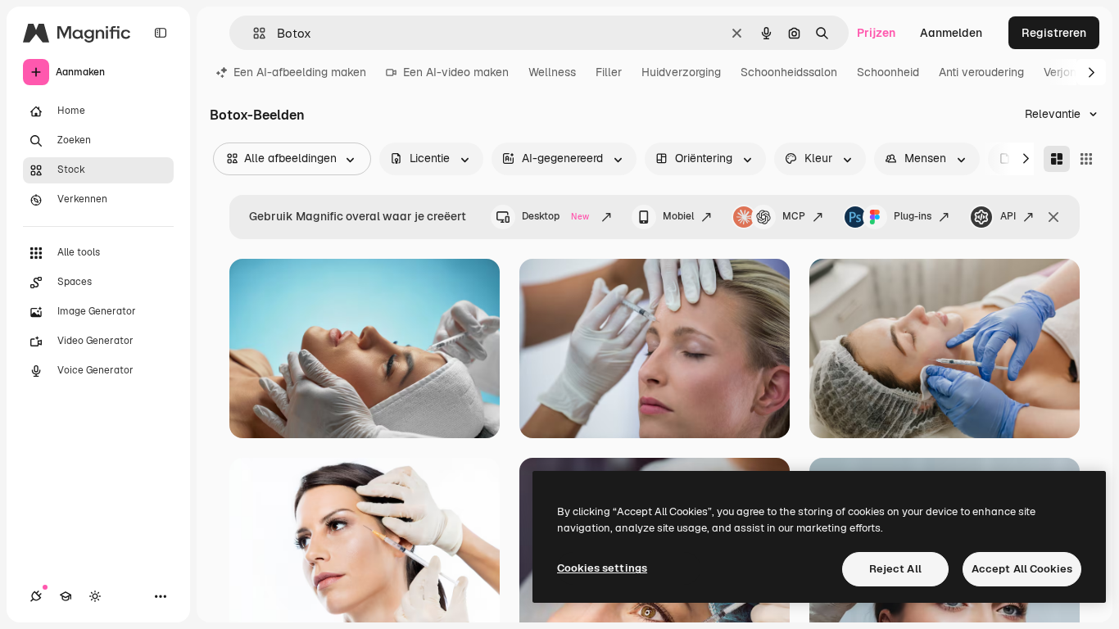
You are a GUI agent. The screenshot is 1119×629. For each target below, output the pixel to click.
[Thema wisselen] (95, 596)
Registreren (1054, 32)
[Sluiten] (1053, 217)
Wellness (552, 72)
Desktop (555, 216)
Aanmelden (951, 32)
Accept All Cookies (1022, 569)
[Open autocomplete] (252, 33)
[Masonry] (1057, 159)
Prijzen (876, 32)
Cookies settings (602, 568)
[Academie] (65, 596)
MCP (793, 216)
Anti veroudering (981, 72)
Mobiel (678, 216)
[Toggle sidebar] (160, 33)
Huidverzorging (681, 72)
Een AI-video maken (456, 72)
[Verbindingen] (36, 596)
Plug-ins (912, 216)
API (1008, 216)
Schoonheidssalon (789, 72)
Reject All (895, 569)
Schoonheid (888, 72)
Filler (609, 72)
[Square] (1086, 159)
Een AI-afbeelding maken (299, 72)
